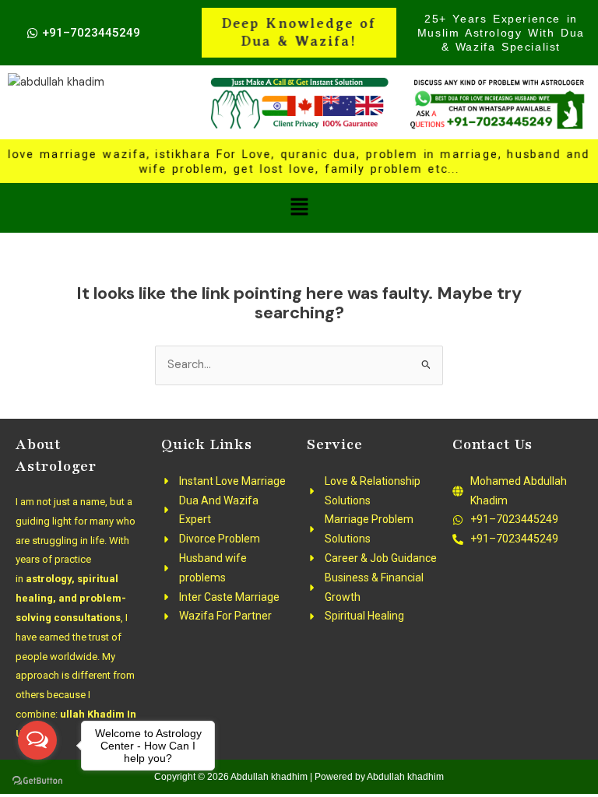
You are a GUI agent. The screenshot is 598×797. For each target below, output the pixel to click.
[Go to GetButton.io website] (37, 781)
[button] (299, 208)
